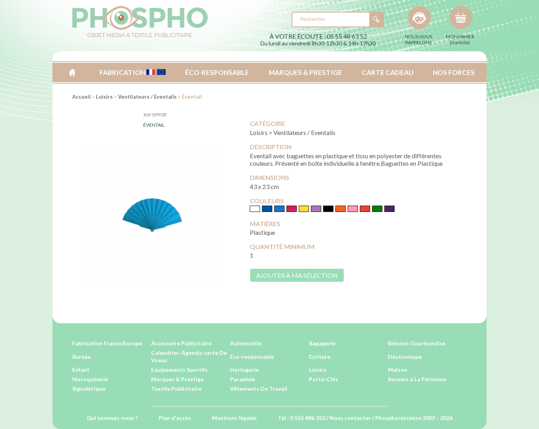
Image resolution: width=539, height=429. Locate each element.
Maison (397, 369)
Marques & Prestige (177, 379)
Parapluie (242, 379)
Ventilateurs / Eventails (147, 97)
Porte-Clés (323, 379)
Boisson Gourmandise (416, 343)
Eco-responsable (252, 356)
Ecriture (319, 356)
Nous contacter (350, 417)
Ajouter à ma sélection (297, 275)
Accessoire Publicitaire (181, 343)
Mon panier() (460, 39)
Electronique (405, 356)
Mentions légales (234, 417)
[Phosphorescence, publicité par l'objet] (140, 35)
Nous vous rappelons (418, 39)
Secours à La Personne (417, 379)
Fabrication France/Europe (107, 343)
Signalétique (88, 388)
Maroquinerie (90, 379)
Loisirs (104, 97)
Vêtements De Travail (258, 388)
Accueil (72, 72)
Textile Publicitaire (176, 388)
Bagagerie (322, 343)
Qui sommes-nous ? (112, 417)
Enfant (81, 369)
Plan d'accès (175, 417)
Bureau (81, 356)
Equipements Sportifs (179, 369)
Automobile (245, 343)
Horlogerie (244, 369)
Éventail (154, 125)
